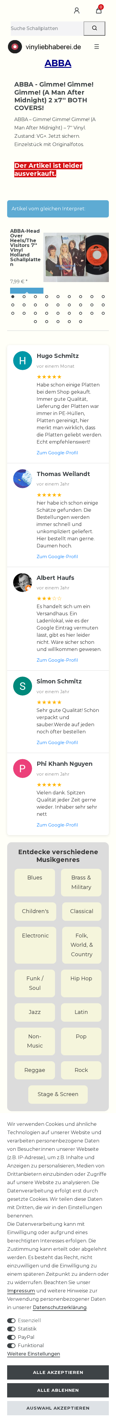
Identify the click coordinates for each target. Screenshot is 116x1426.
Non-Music (35, 1041)
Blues (34, 877)
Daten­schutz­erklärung (60, 1307)
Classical (81, 911)
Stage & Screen (58, 1094)
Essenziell (29, 1320)
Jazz (35, 1012)
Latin (81, 1012)
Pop (81, 1036)
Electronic (35, 935)
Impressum (21, 1291)
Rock (81, 1070)
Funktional (31, 1345)
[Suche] (94, 28)
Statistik (27, 1329)
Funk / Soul (34, 983)
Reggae (34, 1070)
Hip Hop (81, 978)
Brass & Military (81, 882)
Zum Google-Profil (57, 452)
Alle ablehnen (58, 1390)
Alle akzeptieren (58, 1372)
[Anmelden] (78, 11)
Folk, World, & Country (81, 945)
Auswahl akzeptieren (58, 1408)
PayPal (26, 1337)
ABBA (58, 63)
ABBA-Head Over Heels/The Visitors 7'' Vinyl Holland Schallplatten (25, 248)
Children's (35, 911)
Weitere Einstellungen (33, 1354)
